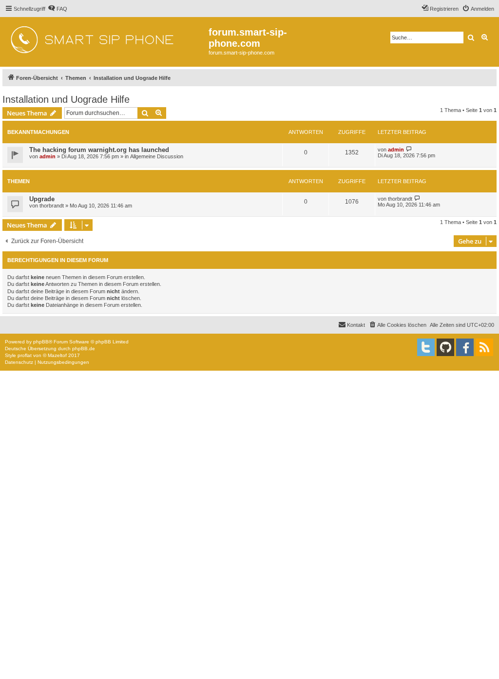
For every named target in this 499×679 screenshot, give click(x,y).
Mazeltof (57, 355)
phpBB (41, 341)
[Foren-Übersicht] (105, 36)
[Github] (445, 347)
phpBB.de (83, 348)
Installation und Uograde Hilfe (66, 99)
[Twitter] (426, 347)
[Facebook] (465, 347)
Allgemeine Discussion (156, 156)
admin (47, 156)
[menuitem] (57, 9)
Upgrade (42, 199)
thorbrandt (51, 205)
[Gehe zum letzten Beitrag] (409, 149)
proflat (25, 355)
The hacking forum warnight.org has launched (99, 149)
